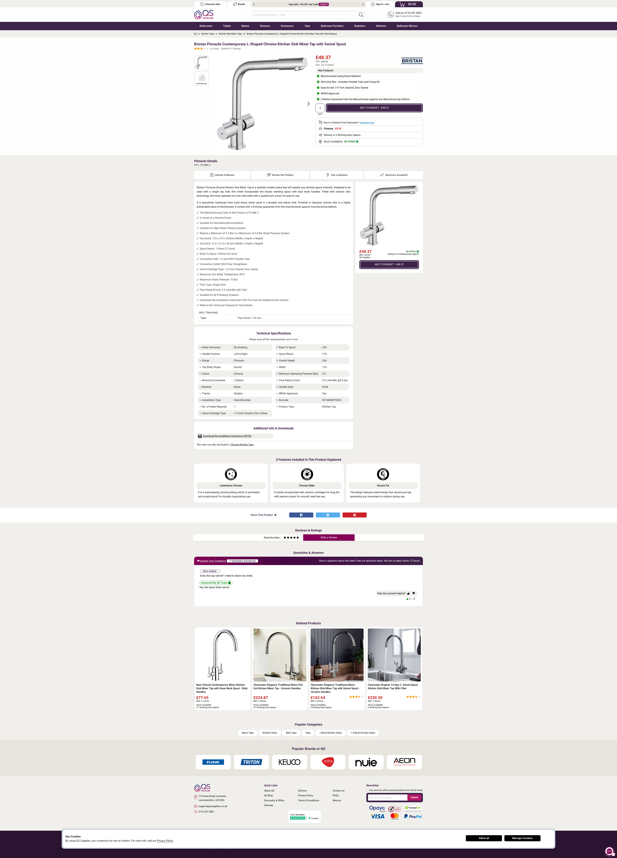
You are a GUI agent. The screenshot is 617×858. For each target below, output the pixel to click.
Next (363, 4)
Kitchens (381, 25)
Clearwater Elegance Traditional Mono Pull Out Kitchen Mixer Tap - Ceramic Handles (278, 686)
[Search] (361, 15)
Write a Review (329, 537)
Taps (307, 25)
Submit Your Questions (213, 560)
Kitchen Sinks (270, 732)
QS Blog (268, 795)
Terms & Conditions (308, 800)
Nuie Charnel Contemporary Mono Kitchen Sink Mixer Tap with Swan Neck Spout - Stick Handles (221, 688)
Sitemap (268, 805)
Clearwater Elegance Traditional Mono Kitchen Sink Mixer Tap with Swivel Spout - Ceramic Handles (335, 688)
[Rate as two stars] (286, 538)
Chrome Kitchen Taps (242, 444)
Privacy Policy (305, 795)
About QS (269, 790)
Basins (245, 25)
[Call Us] (391, 14)
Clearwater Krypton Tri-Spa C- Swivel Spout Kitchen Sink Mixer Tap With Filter (393, 686)
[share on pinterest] (355, 514)
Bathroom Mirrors (407, 25)
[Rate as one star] (284, 538)
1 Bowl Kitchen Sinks (330, 732)
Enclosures (287, 25)
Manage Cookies (522, 838)
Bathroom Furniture (332, 25)
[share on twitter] (328, 514)
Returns (337, 800)
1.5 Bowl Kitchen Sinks (363, 732)
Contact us (338, 790)
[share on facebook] (301, 514)
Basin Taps (248, 732)
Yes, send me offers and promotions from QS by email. (396, 790)
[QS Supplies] (203, 14)
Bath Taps (291, 732)
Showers (265, 25)
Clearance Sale (212, 4)
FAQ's (336, 795)
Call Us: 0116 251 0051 (409, 12)
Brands (241, 4)
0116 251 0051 (206, 811)
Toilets (227, 25)
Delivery (302, 790)
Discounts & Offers (274, 800)
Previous (254, 4)
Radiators (359, 25)
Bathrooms (206, 25)
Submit (414, 797)
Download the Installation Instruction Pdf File (227, 436)
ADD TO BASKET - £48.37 (374, 107)
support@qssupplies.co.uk (213, 806)
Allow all (484, 838)
